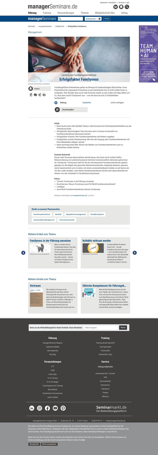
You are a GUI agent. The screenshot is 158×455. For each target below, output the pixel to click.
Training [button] (47, 12)
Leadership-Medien (52, 347)
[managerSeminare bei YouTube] (55, 408)
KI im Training (53, 378)
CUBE (53, 370)
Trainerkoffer (105, 351)
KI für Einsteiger (52, 382)
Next (134, 253)
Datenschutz (105, 385)
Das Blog (52, 354)
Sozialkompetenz (97, 214)
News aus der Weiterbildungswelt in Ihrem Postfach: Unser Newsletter (56, 328)
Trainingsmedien (105, 347)
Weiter (123, 327)
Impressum (105, 389)
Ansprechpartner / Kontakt (105, 373)
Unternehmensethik (66, 220)
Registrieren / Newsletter (108, 2)
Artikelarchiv (59, 26)
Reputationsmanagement (76, 214)
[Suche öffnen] (127, 7)
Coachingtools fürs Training (53, 386)
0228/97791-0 (97, 421)
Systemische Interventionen (53, 393)
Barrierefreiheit (105, 381)
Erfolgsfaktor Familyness (77, 26)
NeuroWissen (52, 389)
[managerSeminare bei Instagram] (39, 408)
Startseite (31, 26)
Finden (106, 19)
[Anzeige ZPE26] (148, 54)
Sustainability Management (44, 220)
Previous (23, 253)
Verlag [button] (124, 12)
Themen (105, 393)
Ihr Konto (124, 2)
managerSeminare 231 (80, 195)
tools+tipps (53, 374)
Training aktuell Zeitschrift (105, 343)
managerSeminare (45, 26)
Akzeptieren (34, 444)
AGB (105, 377)
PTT (52, 366)
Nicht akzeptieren (49, 444)
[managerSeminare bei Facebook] (47, 408)
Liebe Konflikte (52, 397)
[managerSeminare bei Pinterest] (63, 408)
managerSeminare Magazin (53, 343)
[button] (39, 89)
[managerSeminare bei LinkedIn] (32, 408)
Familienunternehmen (42, 214)
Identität (58, 214)
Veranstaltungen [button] (65, 12)
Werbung (105, 396)
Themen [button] (85, 12)
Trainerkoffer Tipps (105, 354)
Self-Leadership (52, 351)
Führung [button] (32, 12)
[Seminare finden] (111, 409)
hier (83, 440)
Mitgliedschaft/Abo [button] (105, 12)
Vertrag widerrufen (105, 366)
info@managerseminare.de (115, 421)
